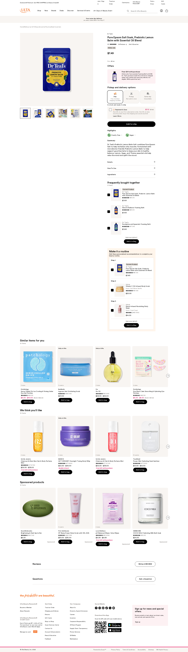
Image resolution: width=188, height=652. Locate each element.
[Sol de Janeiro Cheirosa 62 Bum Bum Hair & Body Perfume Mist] (38, 443)
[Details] (131, 162)
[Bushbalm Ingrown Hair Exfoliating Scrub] (75, 371)
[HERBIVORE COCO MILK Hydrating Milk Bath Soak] (150, 513)
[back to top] (181, 645)
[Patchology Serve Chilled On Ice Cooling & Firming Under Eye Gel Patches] (38, 372)
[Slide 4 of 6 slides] (62, 113)
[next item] (168, 375)
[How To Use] (131, 168)
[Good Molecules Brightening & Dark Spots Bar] (38, 513)
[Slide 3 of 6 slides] (50, 113)
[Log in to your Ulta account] (161, 10)
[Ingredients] (131, 175)
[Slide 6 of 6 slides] (87, 113)
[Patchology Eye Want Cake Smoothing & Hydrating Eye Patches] (150, 372)
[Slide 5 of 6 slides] (75, 113)
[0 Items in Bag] (166, 10)
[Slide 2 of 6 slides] (38, 113)
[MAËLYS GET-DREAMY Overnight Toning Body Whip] (75, 442)
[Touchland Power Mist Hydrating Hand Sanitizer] (150, 441)
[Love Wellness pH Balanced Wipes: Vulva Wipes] (113, 514)
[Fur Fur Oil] (113, 371)
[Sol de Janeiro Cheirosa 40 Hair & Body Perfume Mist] (113, 442)
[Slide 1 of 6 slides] (25, 113)
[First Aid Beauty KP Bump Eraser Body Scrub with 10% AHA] (75, 513)
